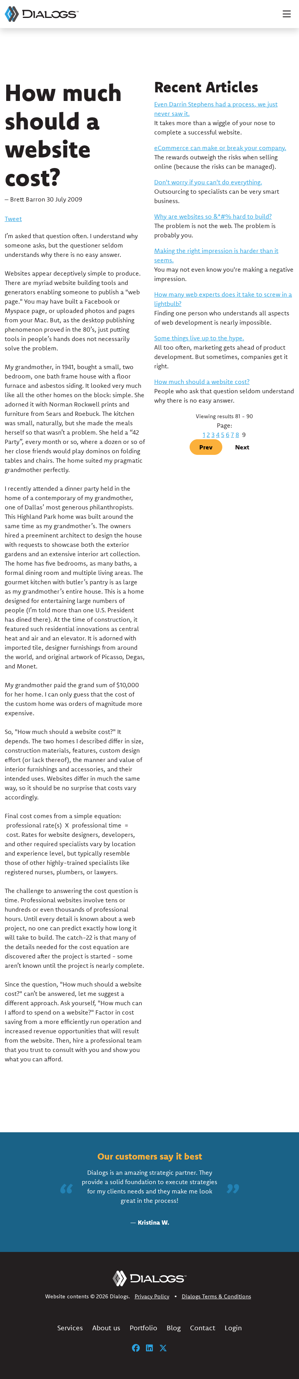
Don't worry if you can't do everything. (208, 182)
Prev (206, 447)
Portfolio (143, 1327)
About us (106, 1327)
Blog (174, 1327)
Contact (202, 1327)
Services (70, 1327)
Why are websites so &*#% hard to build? (213, 216)
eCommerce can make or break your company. (220, 148)
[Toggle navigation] (286, 14)
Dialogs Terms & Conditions (216, 1296)
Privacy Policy (152, 1296)
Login (233, 1327)
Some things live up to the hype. (199, 338)
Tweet (13, 219)
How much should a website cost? (202, 381)
